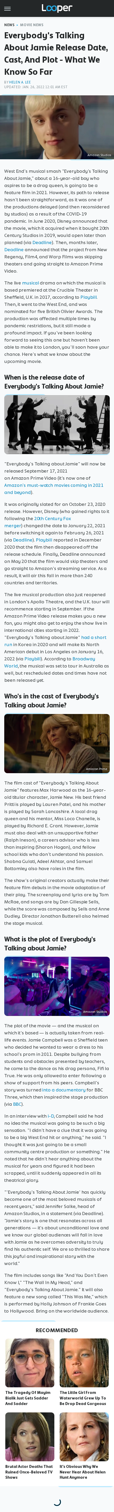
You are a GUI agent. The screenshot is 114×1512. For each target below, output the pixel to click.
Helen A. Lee (20, 82)
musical (30, 283)
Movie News (31, 25)
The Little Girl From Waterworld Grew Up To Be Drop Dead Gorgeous (83, 1398)
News (9, 25)
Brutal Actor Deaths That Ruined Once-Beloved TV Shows (29, 1472)
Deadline (42, 242)
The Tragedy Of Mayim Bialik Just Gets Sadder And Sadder (27, 1398)
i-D (50, 1116)
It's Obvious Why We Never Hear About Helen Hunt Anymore (83, 1472)
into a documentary (63, 1090)
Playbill (88, 297)
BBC (17, 1104)
